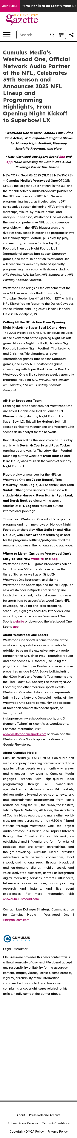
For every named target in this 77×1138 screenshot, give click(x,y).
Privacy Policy (57, 1131)
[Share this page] (71, 34)
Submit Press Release (23, 1123)
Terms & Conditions (56, 1123)
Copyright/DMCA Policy (27, 1131)
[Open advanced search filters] (61, 34)
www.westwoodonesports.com (24, 734)
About (20, 1115)
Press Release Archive (45, 1115)
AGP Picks (9, 6)
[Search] (52, 34)
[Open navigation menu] (6, 34)
